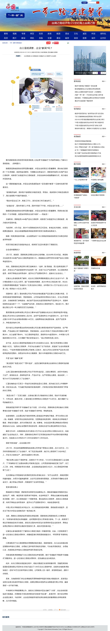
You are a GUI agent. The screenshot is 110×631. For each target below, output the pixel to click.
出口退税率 (47, 56)
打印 (45, 610)
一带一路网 (12, 43)
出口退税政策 (34, 56)
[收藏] (50, 610)
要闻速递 (18, 43)
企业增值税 (27, 56)
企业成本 (53, 56)
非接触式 (41, 56)
